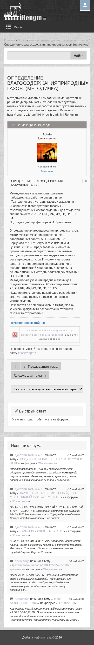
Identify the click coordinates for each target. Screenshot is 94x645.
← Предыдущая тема (41, 366)
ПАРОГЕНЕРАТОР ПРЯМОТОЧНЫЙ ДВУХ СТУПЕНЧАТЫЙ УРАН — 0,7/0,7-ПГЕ (43, 495)
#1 (14, 125)
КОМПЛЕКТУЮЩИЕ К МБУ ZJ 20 (41, 531)
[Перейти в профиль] (47, 152)
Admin (47, 134)
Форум (22, 40)
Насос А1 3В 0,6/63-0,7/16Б (35, 601)
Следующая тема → (30, 375)
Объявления (46, 463)
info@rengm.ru (28, 353)
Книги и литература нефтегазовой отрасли (58, 40)
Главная (9, 40)
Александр (22, 561)
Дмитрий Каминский (28, 455)
